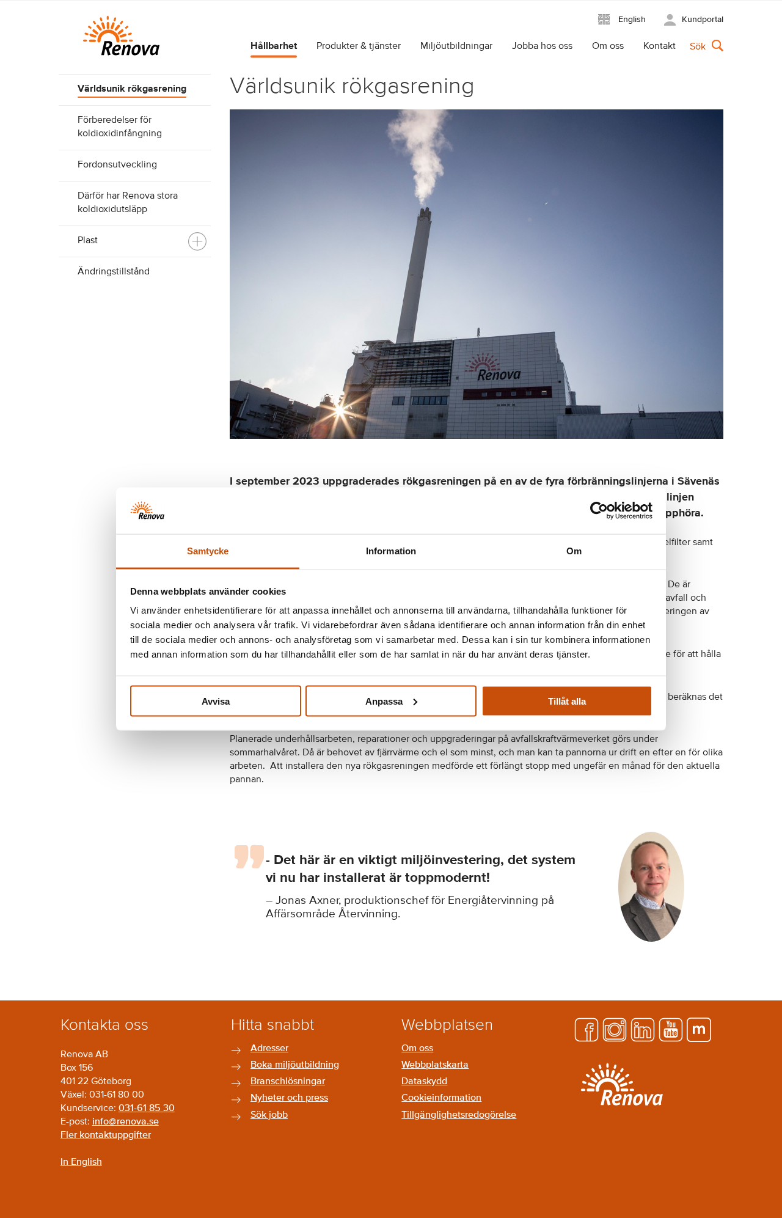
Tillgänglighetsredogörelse (458, 1115)
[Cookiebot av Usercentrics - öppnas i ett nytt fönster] (599, 510)
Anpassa (384, 700)
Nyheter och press (289, 1098)
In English (81, 1162)
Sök (698, 47)
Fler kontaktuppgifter (105, 1135)
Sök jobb (269, 1115)
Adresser (269, 1049)
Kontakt (659, 46)
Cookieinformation (441, 1098)
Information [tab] (391, 551)
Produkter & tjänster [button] (358, 46)
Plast (88, 241)
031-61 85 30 (147, 1108)
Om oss (417, 1049)
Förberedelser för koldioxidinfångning (120, 127)
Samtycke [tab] (208, 551)
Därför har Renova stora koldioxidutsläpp (128, 203)
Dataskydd (424, 1082)
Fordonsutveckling (117, 165)
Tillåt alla (567, 700)
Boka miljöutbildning (294, 1065)
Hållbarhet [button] (273, 46)
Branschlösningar (287, 1082)
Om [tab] (574, 551)
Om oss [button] (608, 46)
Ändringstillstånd (114, 272)
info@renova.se (125, 1122)
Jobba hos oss (542, 46)
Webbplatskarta (435, 1065)
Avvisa (216, 700)
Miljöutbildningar (456, 46)
